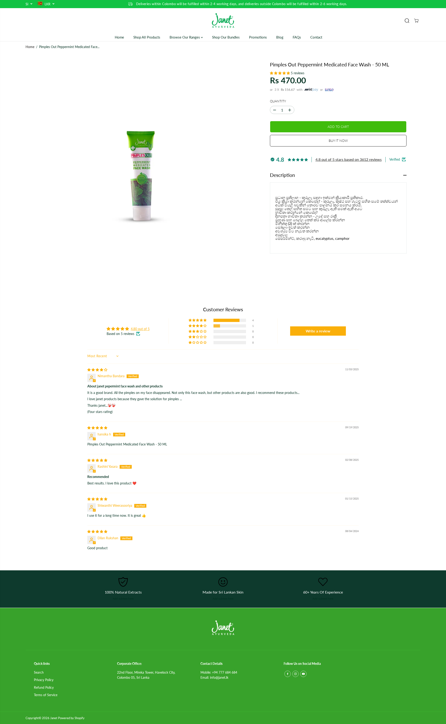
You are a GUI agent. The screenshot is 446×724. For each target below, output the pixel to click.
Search (39, 672)
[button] (280, 73)
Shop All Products (146, 37)
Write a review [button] (318, 331)
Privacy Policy (43, 680)
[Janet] (223, 20)
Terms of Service (45, 695)
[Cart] (416, 20)
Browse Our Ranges (185, 37)
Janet (53, 718)
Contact (316, 37)
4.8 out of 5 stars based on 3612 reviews (348, 159)
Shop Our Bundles (226, 37)
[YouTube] (303, 674)
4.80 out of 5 (140, 329)
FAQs (297, 37)
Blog (279, 37)
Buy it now (338, 141)
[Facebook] (288, 674)
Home (119, 37)
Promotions (258, 37)
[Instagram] (295, 674)
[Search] (407, 20)
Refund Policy (44, 687)
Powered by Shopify (71, 718)
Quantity (278, 101)
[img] (97, 370)
